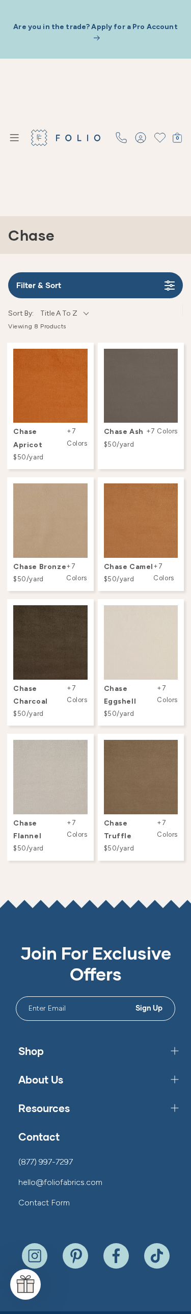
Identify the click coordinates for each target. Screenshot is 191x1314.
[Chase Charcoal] (50, 642)
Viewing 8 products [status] (37, 326)
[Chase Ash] (141, 386)
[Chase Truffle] (141, 777)
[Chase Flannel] (50, 777)
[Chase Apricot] (50, 386)
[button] (14, 137)
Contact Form (44, 1202)
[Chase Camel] (141, 520)
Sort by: (42, 313)
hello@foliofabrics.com (60, 1182)
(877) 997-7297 (45, 1162)
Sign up (149, 1007)
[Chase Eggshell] (141, 642)
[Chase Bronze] (50, 520)
